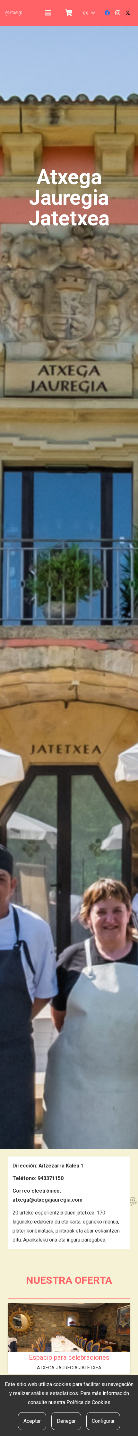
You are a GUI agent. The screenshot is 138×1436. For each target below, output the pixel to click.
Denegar (66, 1421)
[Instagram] (117, 13)
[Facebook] (107, 13)
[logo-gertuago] (13, 13)
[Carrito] (69, 13)
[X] (128, 13)
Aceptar (32, 1421)
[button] (47, 13)
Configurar (103, 1421)
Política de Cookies (88, 1402)
